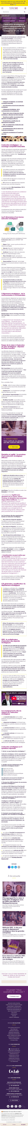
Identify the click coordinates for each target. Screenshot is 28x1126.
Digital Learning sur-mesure (14, 1035)
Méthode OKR (22, 20)
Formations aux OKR (14, 1056)
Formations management (14, 1052)
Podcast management (14, 1038)
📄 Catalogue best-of (14, 1049)
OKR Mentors (10, 77)
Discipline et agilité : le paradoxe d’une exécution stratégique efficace (12, 117)
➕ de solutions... (14, 1040)
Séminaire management (14, 1032)
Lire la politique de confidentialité (8, 1119)
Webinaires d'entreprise (14, 1033)
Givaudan (4, 492)
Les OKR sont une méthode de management (14, 645)
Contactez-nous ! (14, 996)
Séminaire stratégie (14, 1030)
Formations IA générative (14, 1050)
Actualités (22, 18)
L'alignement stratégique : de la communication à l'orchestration (10, 110)
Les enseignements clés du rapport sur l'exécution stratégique (12, 129)
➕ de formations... (14, 1061)
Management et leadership (9, 20)
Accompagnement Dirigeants (9, 18)
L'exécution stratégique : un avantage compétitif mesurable (12, 102)
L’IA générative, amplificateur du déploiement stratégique (10, 121)
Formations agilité (14, 1053)
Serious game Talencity (14, 1037)
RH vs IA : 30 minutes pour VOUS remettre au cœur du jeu (13, 3)
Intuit (8, 315)
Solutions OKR (14, 1029)
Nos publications (6, 15)
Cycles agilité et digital (14, 1059)
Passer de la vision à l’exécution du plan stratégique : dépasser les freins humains (12, 113)
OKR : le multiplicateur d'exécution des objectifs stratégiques (12, 125)
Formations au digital (14, 1055)
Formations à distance (14, 1058)
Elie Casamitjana (16, 187)
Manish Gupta (5, 313)
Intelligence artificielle (14, 1027)
